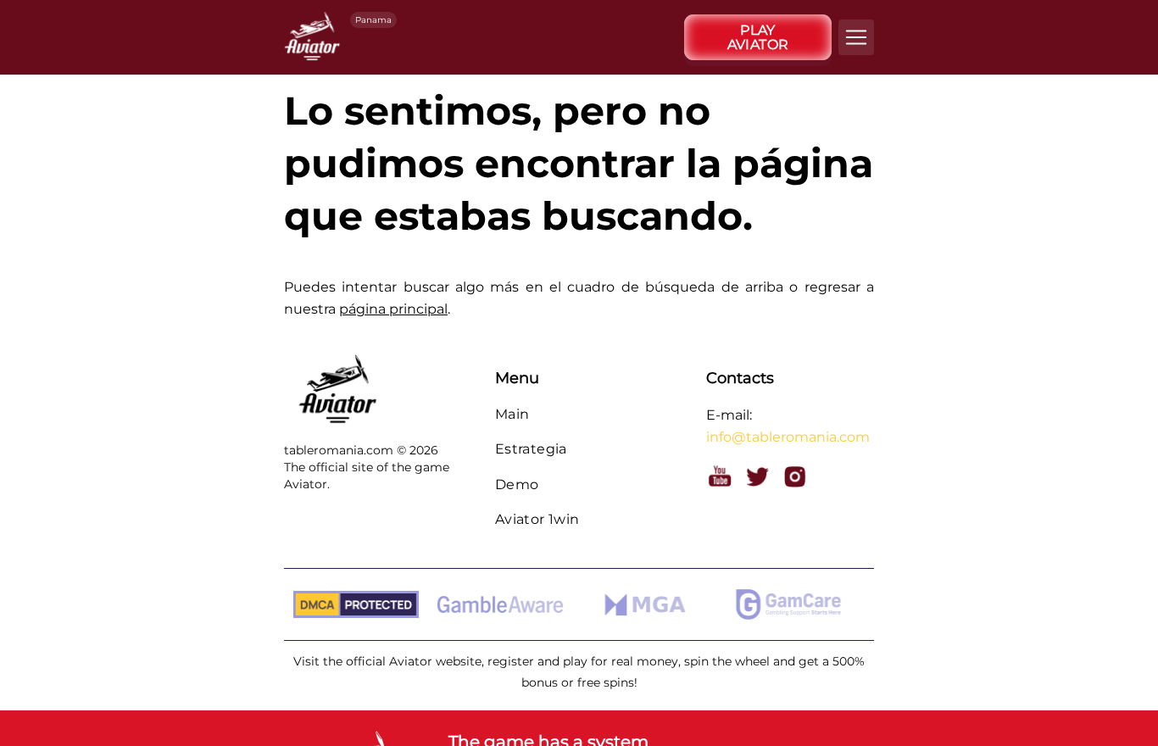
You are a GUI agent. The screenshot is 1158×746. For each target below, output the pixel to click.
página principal (393, 309)
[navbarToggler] (856, 37)
